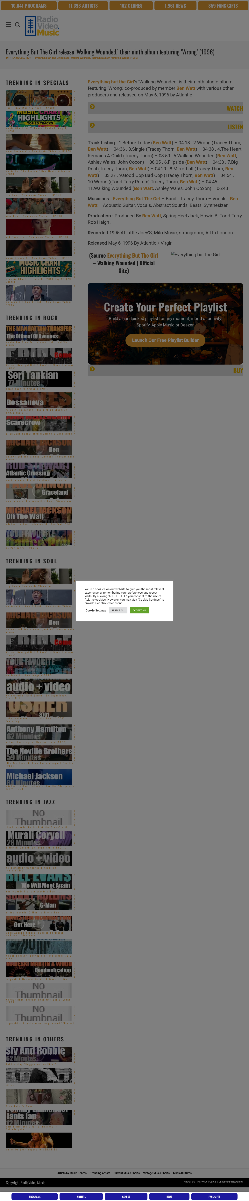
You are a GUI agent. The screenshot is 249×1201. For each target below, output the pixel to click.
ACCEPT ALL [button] (140, 610)
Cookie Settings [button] (96, 610)
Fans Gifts (214, 1196)
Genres (126, 1196)
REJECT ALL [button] (118, 610)
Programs (35, 1196)
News (169, 1196)
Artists (81, 1196)
